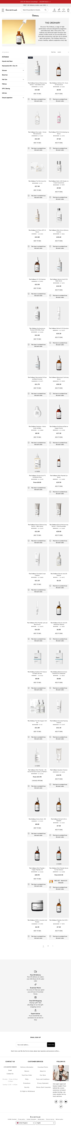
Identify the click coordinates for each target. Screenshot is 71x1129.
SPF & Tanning (6, 88)
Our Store (43, 1075)
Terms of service (50, 1119)
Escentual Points (43, 1067)
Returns (27, 1071)
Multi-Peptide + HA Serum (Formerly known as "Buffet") (37, 770)
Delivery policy (59, 1119)
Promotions (26, 1083)
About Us (43, 1071)
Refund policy (41, 1119)
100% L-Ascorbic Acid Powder (37, 921)
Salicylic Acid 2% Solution (59, 574)
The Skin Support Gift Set (37, 721)
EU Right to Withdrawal (27, 1091)
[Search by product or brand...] (45, 10)
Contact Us (10, 1073)
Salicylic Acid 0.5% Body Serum (59, 280)
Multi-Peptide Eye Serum (59, 476)
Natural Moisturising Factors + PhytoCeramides (59, 525)
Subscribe (51, 1044)
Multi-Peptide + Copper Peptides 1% (37, 869)
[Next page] (53, 946)
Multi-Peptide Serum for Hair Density (58, 869)
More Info (60, 882)
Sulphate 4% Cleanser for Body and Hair (37, 672)
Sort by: (53, 52)
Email (10, 1070)
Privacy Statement (42, 1083)
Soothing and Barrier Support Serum (59, 427)
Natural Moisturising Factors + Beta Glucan (37, 525)
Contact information (31, 1119)
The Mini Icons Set (37, 181)
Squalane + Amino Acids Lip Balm (37, 427)
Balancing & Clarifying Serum (58, 378)
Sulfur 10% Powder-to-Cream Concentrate (59, 181)
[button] (2, 9)
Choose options (37, 780)
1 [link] (43, 946)
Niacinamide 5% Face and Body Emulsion (37, 378)
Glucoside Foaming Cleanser (59, 721)
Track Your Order (27, 1075)
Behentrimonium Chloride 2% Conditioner (59, 672)
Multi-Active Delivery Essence (58, 231)
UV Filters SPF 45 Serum (37, 231)
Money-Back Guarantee (43, 1087)
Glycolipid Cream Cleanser (37, 574)
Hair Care (4, 79)
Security (26, 1087)
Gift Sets (4, 93)
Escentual (14, 1119)
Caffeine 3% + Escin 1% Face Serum (59, 83)
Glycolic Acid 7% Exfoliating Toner (37, 476)
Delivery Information (26, 1067)
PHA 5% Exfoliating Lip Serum (59, 132)
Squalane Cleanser (59, 770)
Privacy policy (21, 1119)
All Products (5, 56)
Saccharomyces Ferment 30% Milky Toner (37, 329)
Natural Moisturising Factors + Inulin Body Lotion (37, 83)
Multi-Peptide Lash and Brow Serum (37, 623)
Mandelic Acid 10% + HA (58, 921)
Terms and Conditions (43, 1079)
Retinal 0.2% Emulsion (59, 328)
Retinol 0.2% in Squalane (59, 819)
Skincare (4, 70)
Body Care (5, 75)
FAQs (26, 1079)
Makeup (4, 84)
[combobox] (34, 10)
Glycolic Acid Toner (7, 61)
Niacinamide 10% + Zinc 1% (9, 66)
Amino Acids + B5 (37, 819)
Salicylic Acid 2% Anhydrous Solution (59, 623)
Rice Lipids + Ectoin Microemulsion (37, 132)
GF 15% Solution (37, 279)
